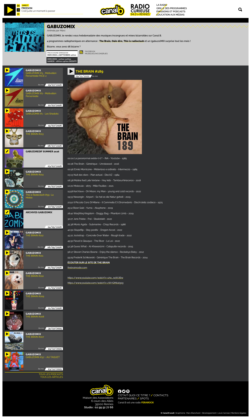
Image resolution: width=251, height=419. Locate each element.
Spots (144, 398)
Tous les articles (51, 377)
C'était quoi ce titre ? (134, 395)
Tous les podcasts (51, 374)
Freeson (26, 8)
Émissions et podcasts (170, 11)
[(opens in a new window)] (119, 392)
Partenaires (127, 398)
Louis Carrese (224, 413)
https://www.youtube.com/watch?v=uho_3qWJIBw (95, 277)
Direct (25, 5)
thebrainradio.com (77, 267)
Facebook (90, 51)
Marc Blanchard (193, 413)
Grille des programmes (171, 8)
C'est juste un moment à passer (38, 11)
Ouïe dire (117, 41)
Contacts (160, 395)
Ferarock (147, 402)
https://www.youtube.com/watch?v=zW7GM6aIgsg (95, 282)
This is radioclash (134, 41)
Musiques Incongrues (96, 53)
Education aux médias (170, 14)
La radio (161, 5)
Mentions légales (238, 413)
